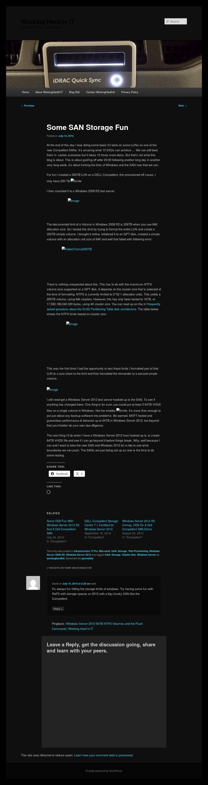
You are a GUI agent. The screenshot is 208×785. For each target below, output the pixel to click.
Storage (122, 551)
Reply (58, 608)
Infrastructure (82, 551)
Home (25, 92)
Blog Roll (74, 92)
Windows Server (146, 554)
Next (183, 105)
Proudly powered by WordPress (104, 771)
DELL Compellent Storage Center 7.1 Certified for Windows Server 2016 (101, 525)
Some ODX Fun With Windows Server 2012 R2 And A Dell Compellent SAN (63, 527)
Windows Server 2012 (78, 554)
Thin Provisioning (138, 551)
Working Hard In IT (47, 21)
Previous (27, 105)
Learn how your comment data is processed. (103, 755)
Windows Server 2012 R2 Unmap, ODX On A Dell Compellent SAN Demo (138, 525)
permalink (87, 558)
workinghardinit (56, 558)
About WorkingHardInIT (49, 92)
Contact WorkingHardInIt (100, 92)
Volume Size (129, 554)
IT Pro (94, 551)
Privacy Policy (129, 92)
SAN (114, 551)
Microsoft (104, 551)
